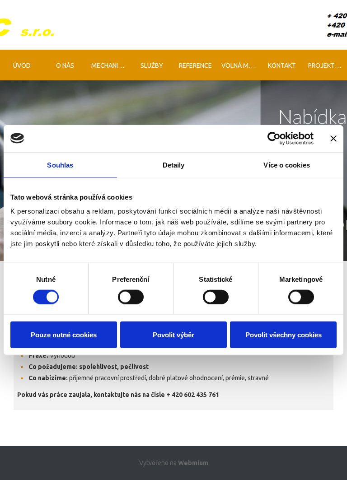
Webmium (193, 462)
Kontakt (282, 65)
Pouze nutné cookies (64, 335)
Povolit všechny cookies (283, 335)
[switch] (131, 296)
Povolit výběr (173, 335)
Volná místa (240, 65)
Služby (152, 65)
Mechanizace (110, 65)
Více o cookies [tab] (286, 164)
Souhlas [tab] (60, 164)
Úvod (22, 65)
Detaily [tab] (174, 164)
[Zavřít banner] (333, 138)
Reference (195, 65)
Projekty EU (327, 65)
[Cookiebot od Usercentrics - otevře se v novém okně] (274, 138)
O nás (65, 65)
